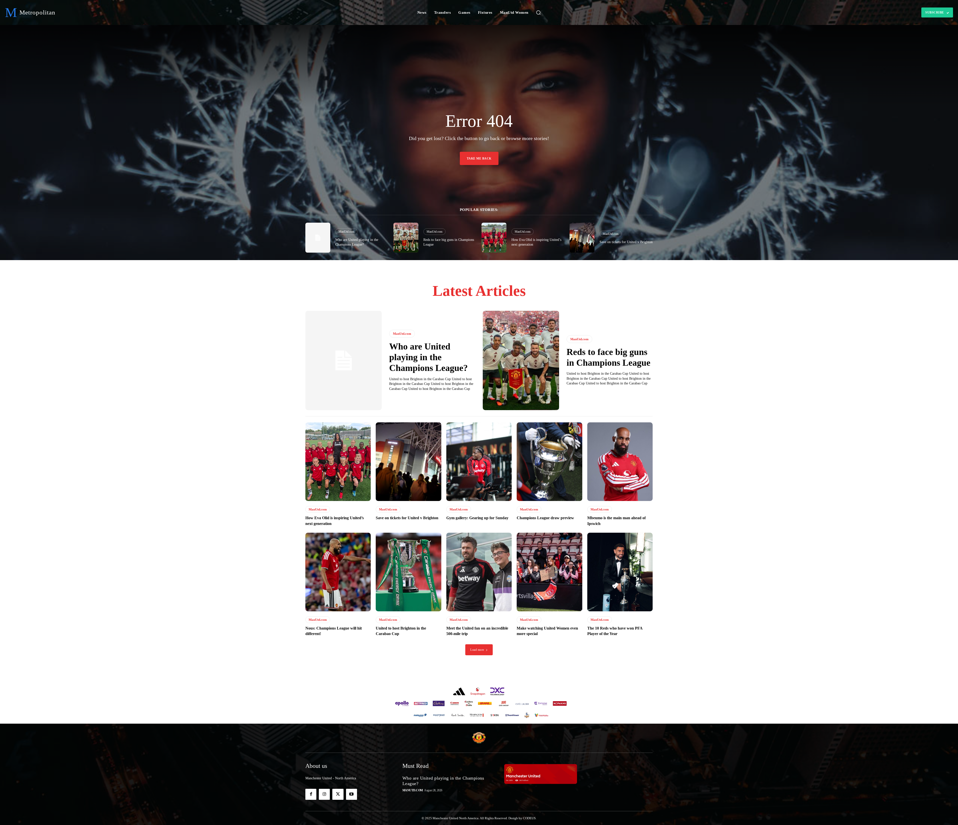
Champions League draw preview (545, 518)
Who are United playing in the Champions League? (428, 357)
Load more (477, 650)
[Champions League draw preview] (549, 461)
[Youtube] (351, 794)
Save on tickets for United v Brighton (626, 242)
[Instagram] (324, 794)
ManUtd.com (346, 231)
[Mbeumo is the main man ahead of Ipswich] (620, 461)
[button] (538, 12)
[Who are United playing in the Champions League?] (317, 238)
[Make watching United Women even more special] (549, 572)
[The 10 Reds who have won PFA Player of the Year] (620, 572)
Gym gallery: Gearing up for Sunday (477, 518)
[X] (337, 794)
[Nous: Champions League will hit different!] (338, 572)
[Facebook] (310, 794)
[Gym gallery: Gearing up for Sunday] (479, 461)
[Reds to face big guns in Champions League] (405, 238)
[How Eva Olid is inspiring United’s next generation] (493, 238)
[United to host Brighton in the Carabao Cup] (408, 572)
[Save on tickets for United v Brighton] (582, 238)
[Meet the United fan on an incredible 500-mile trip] (479, 572)
